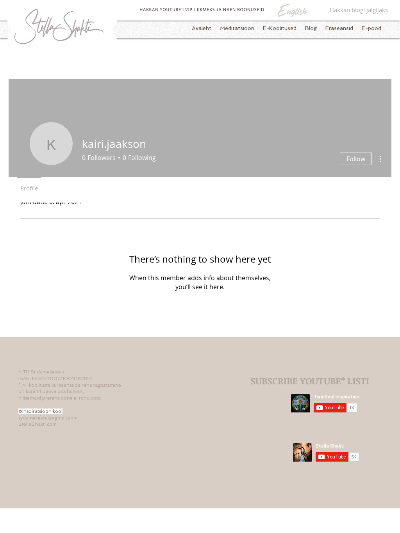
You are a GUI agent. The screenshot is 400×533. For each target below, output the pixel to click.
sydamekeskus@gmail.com (48, 418)
